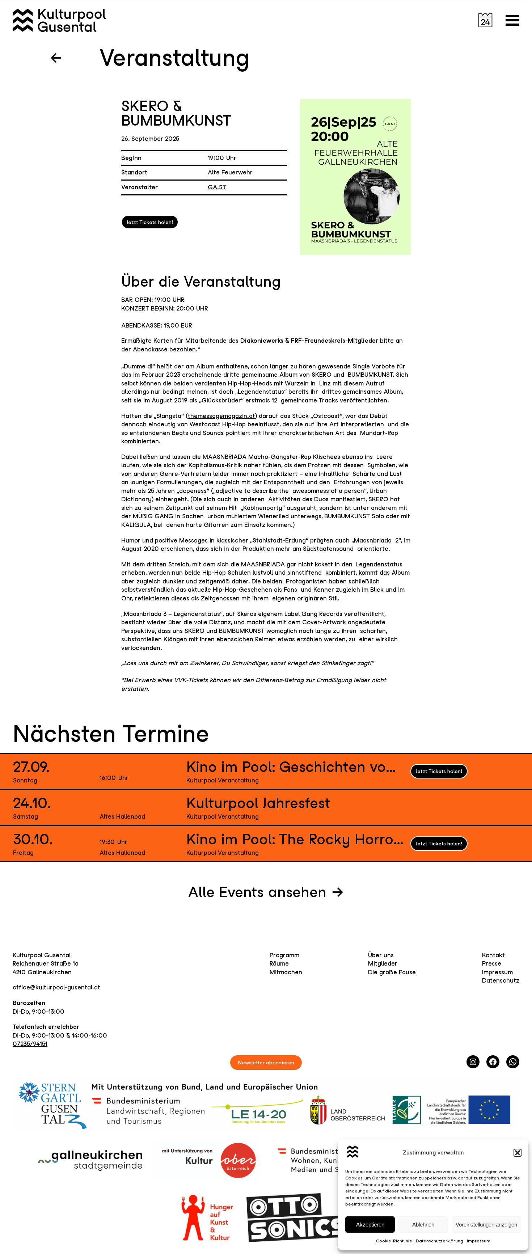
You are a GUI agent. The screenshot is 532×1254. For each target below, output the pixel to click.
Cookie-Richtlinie (394, 1241)
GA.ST (217, 187)
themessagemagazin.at (221, 415)
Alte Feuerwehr (230, 172)
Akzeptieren (370, 1224)
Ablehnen (423, 1224)
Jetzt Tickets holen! (150, 222)
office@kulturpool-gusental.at (56, 987)
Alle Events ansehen (257, 892)
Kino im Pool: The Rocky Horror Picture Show (295, 839)
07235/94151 (30, 1043)
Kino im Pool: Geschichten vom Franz (295, 767)
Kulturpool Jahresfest (258, 803)
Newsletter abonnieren (266, 1062)
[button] (517, 1152)
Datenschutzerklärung (439, 1241)
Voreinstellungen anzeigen (486, 1224)
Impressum (478, 1241)
